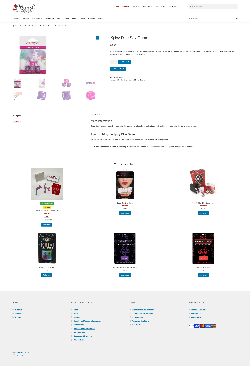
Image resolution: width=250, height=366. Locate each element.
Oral (58, 18)
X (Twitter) (18, 309)
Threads (18, 317)
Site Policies (137, 325)
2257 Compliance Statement (142, 313)
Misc (100, 18)
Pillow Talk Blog (79, 340)
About (144, 6)
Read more (46, 225)
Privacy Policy (137, 317)
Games (82, 18)
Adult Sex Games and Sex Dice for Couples (39, 26)
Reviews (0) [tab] (16, 121)
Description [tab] (16, 116)
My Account (135, 6)
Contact (150, 6)
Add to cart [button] (125, 213)
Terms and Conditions (140, 321)
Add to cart (125, 62)
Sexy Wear (50, 18)
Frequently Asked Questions (84, 328)
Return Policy (79, 325)
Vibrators (15, 18)
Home (17, 26)
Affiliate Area (196, 317)
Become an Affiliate (198, 309)
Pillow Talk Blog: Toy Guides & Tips (167, 6)
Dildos (66, 18)
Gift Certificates (79, 332)
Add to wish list (118, 69)
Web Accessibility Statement (143, 309)
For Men (26, 18)
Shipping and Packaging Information (87, 321)
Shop (22, 26)
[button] (97, 38)
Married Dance (23, 352)
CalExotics (158, 51)
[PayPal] (213, 326)
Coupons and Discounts (83, 336)
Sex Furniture (37, 18)
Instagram (18, 313)
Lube (74, 18)
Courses (91, 18)
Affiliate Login (196, 313)
